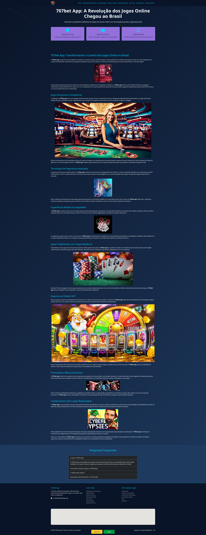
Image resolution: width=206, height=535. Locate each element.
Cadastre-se (97, 532)
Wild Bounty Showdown (90, 3)
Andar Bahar (140, 3)
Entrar (109, 532)
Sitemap (124, 501)
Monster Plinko (149, 3)
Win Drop (132, 3)
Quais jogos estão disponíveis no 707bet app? (84, 477)
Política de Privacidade (128, 495)
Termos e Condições (128, 493)
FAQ (123, 499)
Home (79, 3)
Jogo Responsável (127, 497)
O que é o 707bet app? (77, 458)
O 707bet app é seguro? (77, 473)
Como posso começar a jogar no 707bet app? (84, 468)
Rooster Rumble (123, 3)
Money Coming (112, 3)
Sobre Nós (125, 491)
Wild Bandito (102, 3)
